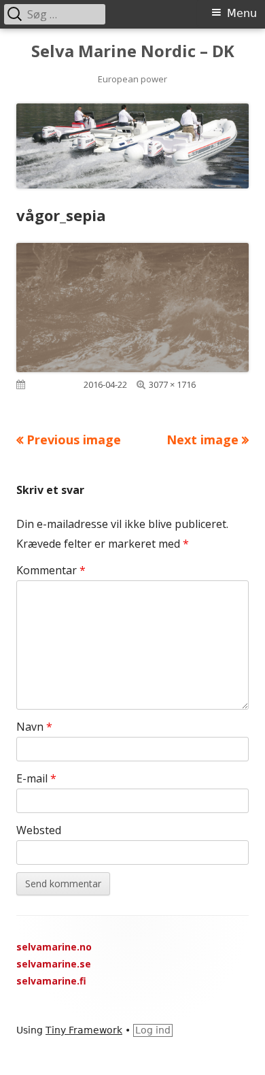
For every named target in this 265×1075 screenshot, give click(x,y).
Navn (34, 726)
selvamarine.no (54, 946)
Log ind (153, 1030)
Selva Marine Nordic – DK (132, 51)
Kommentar (51, 570)
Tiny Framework (84, 1030)
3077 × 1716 (172, 384)
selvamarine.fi (51, 980)
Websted (38, 830)
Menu (242, 13)
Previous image (73, 439)
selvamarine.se (53, 963)
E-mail (36, 778)
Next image (202, 439)
